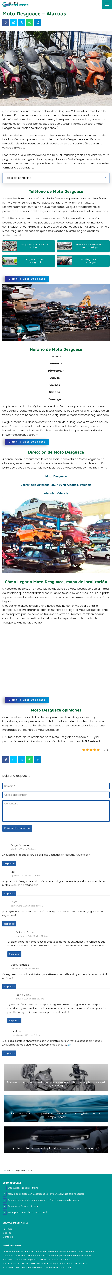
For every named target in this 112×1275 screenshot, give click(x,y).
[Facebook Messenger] (13, 22)
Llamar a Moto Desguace (27, 279)
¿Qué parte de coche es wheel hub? (27, 1212)
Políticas (7, 1228)
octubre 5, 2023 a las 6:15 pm (30, 998)
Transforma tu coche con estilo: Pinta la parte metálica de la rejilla (37, 1267)
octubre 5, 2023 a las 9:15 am (25, 968)
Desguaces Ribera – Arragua (23, 1206)
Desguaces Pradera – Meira (23, 1187)
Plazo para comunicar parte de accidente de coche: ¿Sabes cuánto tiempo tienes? (47, 1255)
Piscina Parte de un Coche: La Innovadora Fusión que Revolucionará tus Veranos (45, 1263)
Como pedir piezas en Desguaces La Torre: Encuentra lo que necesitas (46, 1193)
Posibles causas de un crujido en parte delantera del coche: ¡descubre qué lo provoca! (48, 1251)
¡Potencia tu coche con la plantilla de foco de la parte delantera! (36, 1259)
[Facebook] (5, 22)
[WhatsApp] (29, 22)
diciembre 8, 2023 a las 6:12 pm (26, 1035)
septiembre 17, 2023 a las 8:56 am (27, 905)
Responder (9, 863)
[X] (21, 22)
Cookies (7, 1232)
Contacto (8, 1236)
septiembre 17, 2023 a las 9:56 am (32, 936)
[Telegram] (37, 22)
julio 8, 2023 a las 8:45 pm (23, 849)
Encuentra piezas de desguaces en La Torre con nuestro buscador (44, 1200)
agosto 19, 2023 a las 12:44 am (25, 875)
